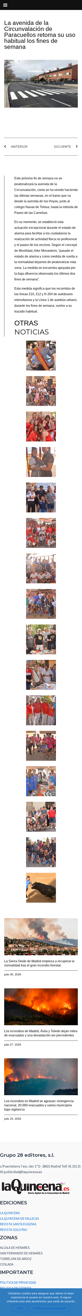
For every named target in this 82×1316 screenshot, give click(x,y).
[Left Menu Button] (5, 5)
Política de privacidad (49, 1308)
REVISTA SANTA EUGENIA (18, 1224)
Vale (20, 1308)
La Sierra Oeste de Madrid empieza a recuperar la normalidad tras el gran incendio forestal (39, 963)
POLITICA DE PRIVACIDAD (18, 1282)
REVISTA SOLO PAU (13, 1230)
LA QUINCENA (10, 1213)
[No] (77, 1302)
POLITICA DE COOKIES (15, 1288)
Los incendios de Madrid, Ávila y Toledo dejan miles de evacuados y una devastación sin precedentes (40, 1033)
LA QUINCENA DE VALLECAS (19, 1218)
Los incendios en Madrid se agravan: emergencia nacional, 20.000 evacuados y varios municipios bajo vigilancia (39, 1105)
